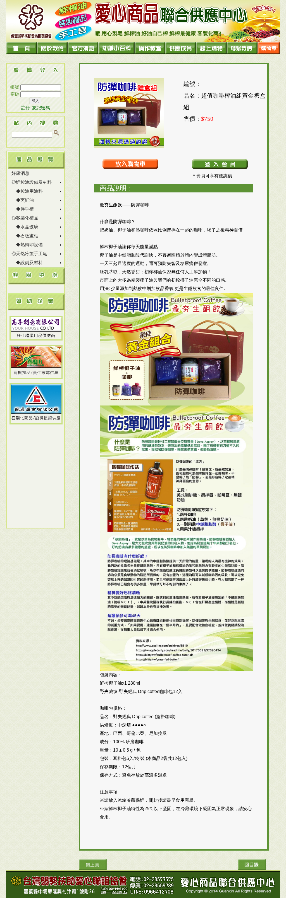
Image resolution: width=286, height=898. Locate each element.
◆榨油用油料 (27, 191)
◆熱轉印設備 (27, 244)
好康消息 (20, 173)
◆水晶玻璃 (24, 226)
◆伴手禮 (22, 209)
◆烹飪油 (22, 200)
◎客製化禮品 (24, 218)
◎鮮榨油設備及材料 (31, 182)
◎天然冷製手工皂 (29, 253)
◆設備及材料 (27, 262)
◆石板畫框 (24, 235)
